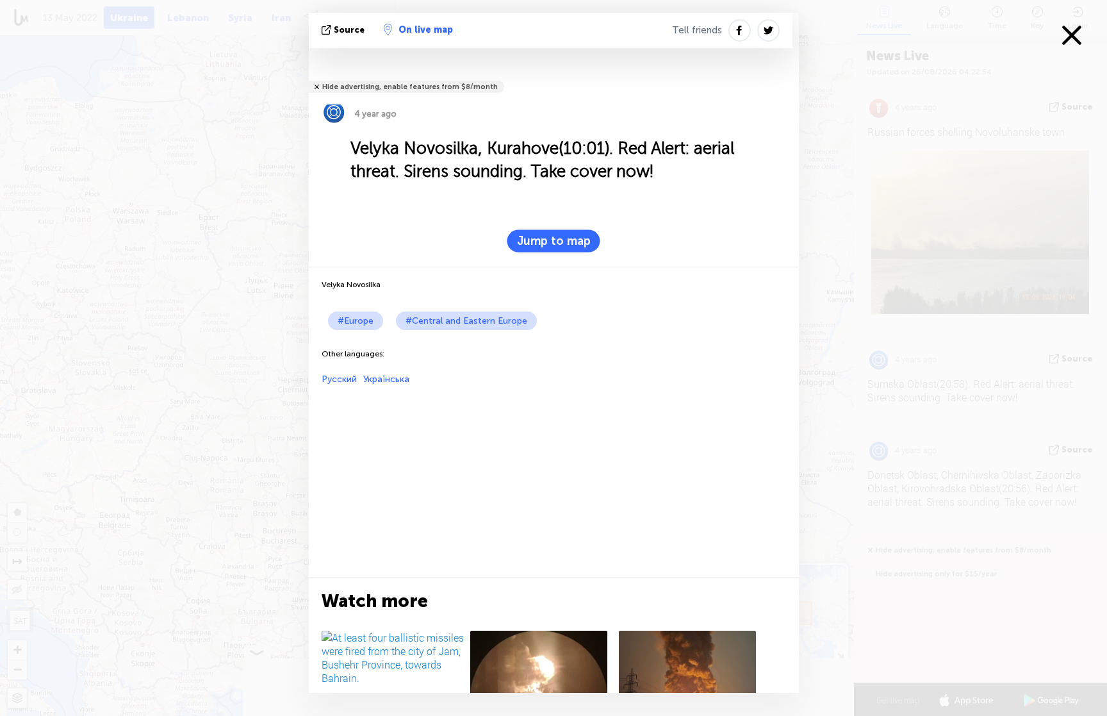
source (349, 30)
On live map (425, 29)
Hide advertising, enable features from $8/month (410, 87)
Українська (386, 379)
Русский (339, 379)
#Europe (355, 320)
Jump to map (554, 241)
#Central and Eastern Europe (466, 320)
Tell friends (697, 30)
